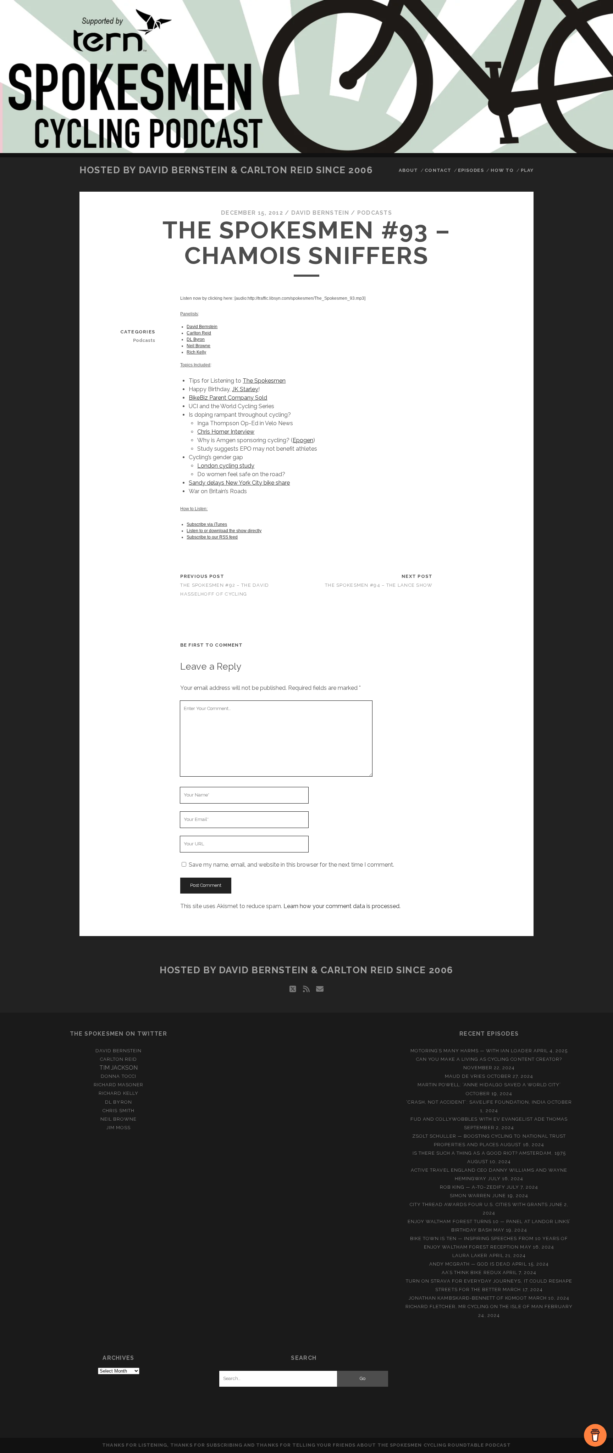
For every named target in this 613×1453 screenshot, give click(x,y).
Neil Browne (198, 345)
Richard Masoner (119, 1084)
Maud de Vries (465, 1076)
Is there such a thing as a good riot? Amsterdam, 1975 (489, 1153)
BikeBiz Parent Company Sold (228, 397)
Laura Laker (469, 1255)
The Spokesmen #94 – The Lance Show (379, 585)
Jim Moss (118, 1127)
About (408, 170)
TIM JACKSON (118, 1067)
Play (527, 170)
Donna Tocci (118, 1076)
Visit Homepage (306, 76)
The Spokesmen (264, 380)
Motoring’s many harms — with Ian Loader (471, 1050)
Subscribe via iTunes (207, 524)
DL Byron (196, 339)
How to (502, 170)
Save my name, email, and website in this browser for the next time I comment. (291, 864)
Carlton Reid (199, 333)
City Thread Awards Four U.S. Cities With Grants (479, 1204)
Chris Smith (118, 1110)
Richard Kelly (118, 1093)
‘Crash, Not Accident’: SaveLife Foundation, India (476, 1102)
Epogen (303, 440)
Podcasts (374, 212)
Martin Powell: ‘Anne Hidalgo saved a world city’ (489, 1084)
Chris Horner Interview (225, 431)
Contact (438, 170)
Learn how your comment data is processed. (342, 906)
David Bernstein (320, 212)
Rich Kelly (196, 352)
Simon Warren (470, 1195)
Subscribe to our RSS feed (212, 537)
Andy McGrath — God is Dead (469, 1264)
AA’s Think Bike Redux (471, 1272)
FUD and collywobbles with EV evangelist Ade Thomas (489, 1119)
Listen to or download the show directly (224, 530)
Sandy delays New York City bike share (239, 482)
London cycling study (225, 465)
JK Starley (245, 389)
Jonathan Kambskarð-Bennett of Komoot (468, 1298)
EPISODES (471, 170)
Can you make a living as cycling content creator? (489, 1059)
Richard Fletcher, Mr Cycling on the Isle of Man (474, 1306)
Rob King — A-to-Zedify (472, 1187)
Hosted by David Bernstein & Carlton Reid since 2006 (226, 170)
